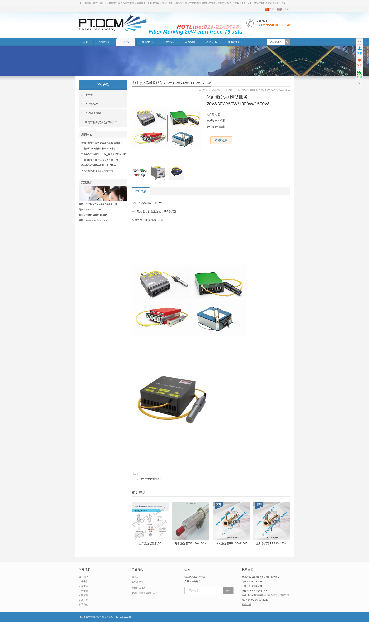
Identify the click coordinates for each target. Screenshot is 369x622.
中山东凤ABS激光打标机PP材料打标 (100, 148)
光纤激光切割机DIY (151, 479)
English (285, 9)
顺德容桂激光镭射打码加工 (101, 122)
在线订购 (211, 42)
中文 (271, 9)
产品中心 (125, 42)
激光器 (228, 90)
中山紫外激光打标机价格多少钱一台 (99, 159)
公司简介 (104, 42)
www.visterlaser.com (96, 220)
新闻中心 (147, 42)
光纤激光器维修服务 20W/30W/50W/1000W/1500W (171, 83)
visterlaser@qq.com (96, 215)
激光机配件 (91, 103)
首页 (85, 42)
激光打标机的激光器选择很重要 (97, 171)
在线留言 (190, 42)
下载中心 (168, 42)
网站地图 (246, 604)
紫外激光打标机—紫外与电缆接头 (98, 165)
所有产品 (103, 84)
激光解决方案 (93, 113)
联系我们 (233, 42)
